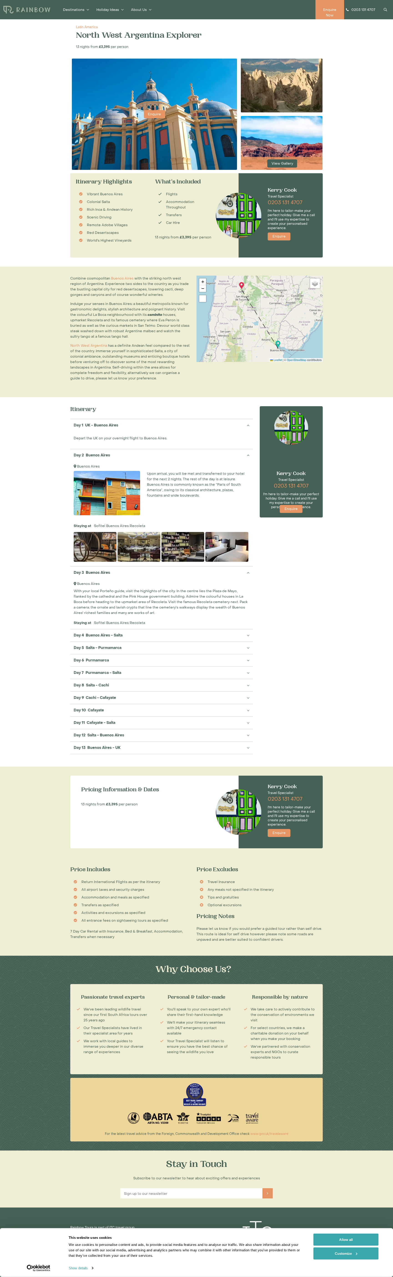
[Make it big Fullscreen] (202, 298)
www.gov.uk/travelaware (269, 1134)
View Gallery (282, 163)
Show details (78, 1268)
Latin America (87, 27)
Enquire (154, 114)
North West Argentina (88, 345)
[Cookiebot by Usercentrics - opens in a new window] (38, 1268)
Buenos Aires (88, 466)
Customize (343, 1253)
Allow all (346, 1240)
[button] (278, 344)
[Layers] (315, 283)
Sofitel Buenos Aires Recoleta (119, 526)
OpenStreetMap (296, 360)
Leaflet (277, 360)
